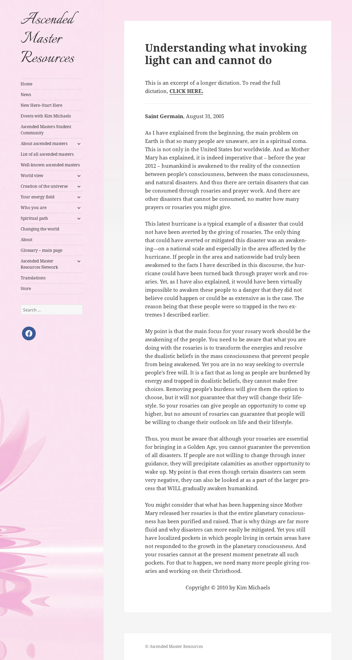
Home (26, 84)
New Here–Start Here (41, 105)
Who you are (33, 207)
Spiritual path (34, 218)
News (26, 94)
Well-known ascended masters (50, 165)
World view (32, 175)
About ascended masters (44, 143)
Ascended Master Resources (47, 39)
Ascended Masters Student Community (46, 130)
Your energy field (37, 197)
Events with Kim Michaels (46, 116)
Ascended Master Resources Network (39, 264)
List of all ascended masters (47, 154)
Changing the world (40, 229)
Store (26, 288)
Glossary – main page (41, 250)
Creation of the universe (44, 186)
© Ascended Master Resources (174, 646)
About (26, 240)
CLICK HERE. (186, 90)
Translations (33, 278)
